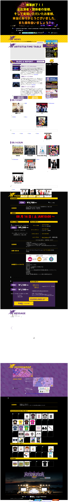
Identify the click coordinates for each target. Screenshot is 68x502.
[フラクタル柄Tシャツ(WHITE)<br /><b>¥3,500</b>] (51, 418)
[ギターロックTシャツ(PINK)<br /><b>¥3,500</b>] (32, 424)
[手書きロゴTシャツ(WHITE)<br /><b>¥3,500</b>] (50, 424)
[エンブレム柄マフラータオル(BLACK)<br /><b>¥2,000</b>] (50, 430)
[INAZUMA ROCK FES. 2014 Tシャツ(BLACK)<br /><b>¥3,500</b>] (21, 418)
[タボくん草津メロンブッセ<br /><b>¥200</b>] (33, 466)
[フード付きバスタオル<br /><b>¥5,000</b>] (27, 436)
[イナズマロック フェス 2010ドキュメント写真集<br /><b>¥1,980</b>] (21, 442)
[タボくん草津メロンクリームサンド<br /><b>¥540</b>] (21, 466)
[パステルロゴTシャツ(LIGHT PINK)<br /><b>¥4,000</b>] (38, 430)
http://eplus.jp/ (45, 237)
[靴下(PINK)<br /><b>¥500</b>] (15, 457)
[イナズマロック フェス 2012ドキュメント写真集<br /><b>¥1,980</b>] (33, 442)
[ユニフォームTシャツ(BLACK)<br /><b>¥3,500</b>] (38, 424)
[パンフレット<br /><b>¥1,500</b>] (50, 436)
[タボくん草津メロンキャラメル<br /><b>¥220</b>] (27, 466)
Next (56, 14)
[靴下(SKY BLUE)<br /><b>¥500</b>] (20, 457)
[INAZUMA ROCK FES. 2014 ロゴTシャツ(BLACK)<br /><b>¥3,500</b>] (15, 418)
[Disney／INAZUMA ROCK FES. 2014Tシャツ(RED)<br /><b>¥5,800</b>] (32, 430)
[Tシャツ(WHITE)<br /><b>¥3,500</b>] (21, 451)
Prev (11, 14)
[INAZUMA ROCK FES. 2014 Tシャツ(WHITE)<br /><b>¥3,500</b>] (27, 418)
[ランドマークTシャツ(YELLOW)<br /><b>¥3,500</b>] (20, 424)
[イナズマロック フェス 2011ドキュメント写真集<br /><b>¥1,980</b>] (27, 442)
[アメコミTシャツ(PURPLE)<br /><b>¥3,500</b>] (21, 430)
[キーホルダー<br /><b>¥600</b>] (51, 451)
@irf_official (48, 64)
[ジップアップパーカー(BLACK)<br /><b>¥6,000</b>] (44, 430)
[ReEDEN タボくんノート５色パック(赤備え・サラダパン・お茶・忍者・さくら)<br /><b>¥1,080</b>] (32, 457)
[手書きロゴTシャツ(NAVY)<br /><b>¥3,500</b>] (15, 430)
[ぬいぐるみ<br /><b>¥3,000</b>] (27, 451)
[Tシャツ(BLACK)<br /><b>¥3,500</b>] (15, 451)
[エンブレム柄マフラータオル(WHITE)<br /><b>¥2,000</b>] (15, 436)
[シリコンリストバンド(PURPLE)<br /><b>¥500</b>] (44, 436)
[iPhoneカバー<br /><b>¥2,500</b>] (33, 451)
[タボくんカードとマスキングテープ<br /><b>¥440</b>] (50, 457)
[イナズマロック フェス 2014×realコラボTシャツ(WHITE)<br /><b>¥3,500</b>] (39, 418)
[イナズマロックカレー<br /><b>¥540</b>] (15, 466)
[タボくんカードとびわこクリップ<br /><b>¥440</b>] (44, 457)
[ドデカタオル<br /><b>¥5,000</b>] (21, 436)
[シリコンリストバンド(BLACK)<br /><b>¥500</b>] (38, 436)
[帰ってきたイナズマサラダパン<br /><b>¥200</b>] (51, 466)
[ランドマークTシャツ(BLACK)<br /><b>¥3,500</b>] (15, 424)
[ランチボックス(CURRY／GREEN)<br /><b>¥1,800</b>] (45, 451)
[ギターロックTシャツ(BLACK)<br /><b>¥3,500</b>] (26, 424)
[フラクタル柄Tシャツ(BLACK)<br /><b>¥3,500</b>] (45, 418)
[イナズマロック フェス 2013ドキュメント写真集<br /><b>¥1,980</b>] (38, 442)
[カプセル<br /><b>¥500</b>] (26, 457)
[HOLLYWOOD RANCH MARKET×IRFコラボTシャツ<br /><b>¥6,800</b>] (15, 442)
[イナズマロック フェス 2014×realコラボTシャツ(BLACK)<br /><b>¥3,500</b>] (33, 418)
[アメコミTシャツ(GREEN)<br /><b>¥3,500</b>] (26, 430)
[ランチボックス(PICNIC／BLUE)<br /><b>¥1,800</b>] (39, 451)
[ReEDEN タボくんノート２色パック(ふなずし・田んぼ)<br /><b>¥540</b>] (38, 457)
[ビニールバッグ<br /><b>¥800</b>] (32, 436)
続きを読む (36, 74)
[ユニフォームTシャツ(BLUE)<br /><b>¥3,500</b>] (44, 424)
